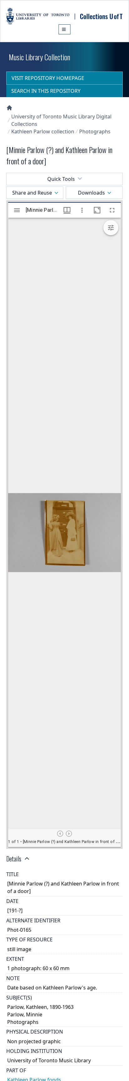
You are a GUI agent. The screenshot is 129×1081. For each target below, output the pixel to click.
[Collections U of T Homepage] (9, 108)
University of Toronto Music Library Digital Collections (61, 120)
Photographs (95, 131)
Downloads (91, 192)
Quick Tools (61, 179)
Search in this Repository (45, 90)
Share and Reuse (32, 192)
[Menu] (64, 29)
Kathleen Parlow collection (42, 131)
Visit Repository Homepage (48, 78)
